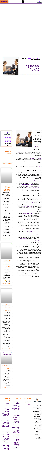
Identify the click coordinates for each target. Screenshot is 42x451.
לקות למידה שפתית (6, 449)
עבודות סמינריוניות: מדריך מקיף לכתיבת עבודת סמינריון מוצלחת (6, 187)
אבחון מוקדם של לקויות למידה (16, 409)
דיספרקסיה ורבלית (6, 409)
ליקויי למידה (27, 402)
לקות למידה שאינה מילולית (5, 423)
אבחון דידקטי (17, 411)
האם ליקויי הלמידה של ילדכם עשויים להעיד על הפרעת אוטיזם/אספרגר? (6, 307)
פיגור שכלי (6, 428)
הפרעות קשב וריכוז (35, 150)
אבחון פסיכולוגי (16, 417)
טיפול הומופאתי (21, 229)
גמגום (7, 405)
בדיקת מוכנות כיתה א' (16, 403)
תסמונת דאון (6, 436)
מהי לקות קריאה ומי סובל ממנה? (5, 426)
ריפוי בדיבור (36, 192)
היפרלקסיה (6, 411)
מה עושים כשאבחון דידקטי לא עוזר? (16, 436)
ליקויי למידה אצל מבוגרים (16, 448)
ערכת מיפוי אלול (16, 425)
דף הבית (38, 58)
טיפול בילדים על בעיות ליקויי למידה (33, 180)
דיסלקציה (37, 146)
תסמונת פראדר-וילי (5, 446)
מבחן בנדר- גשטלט (17, 440)
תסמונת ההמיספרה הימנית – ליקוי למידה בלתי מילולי (5, 441)
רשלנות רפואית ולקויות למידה (5, 431)
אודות (29, 404)
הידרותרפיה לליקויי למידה (28, 231)
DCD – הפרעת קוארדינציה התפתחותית (5, 414)
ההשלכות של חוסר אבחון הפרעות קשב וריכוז (17, 444)
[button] (23, 1)
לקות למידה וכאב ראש (16, 428)
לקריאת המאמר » (6, 238)
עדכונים (33, 58)
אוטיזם (7, 403)
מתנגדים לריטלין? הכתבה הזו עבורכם (6, 367)
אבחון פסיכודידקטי (17, 415)
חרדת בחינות (6, 417)
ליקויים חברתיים (5, 420)
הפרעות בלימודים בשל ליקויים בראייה (16, 431)
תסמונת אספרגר (5, 434)
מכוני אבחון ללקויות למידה (16, 422)
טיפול (29, 58)
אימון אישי (37, 278)
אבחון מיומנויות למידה (16, 406)
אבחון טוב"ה (17, 419)
